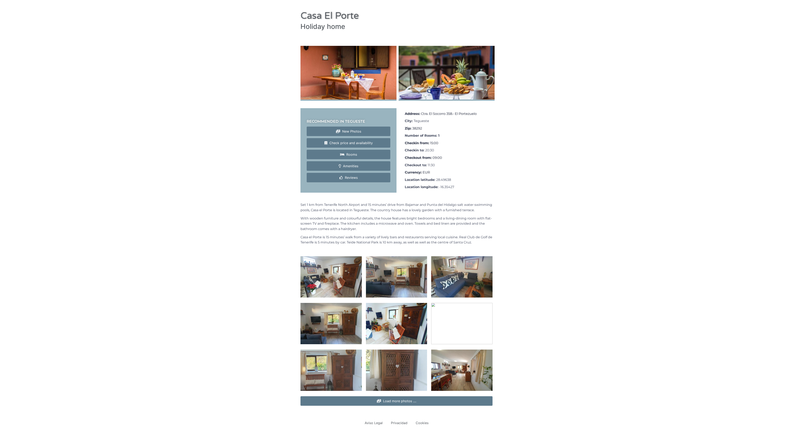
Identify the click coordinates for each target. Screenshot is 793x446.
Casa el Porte (329, 15)
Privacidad (399, 423)
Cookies (422, 423)
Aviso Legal (374, 423)
